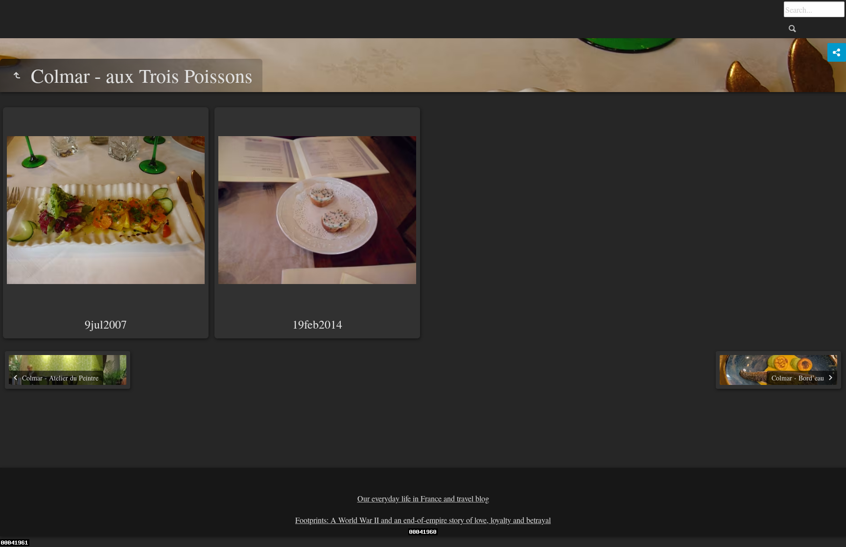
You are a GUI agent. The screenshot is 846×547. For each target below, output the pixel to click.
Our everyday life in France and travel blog (423, 498)
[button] (19, 527)
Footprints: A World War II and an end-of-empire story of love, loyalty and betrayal (423, 520)
